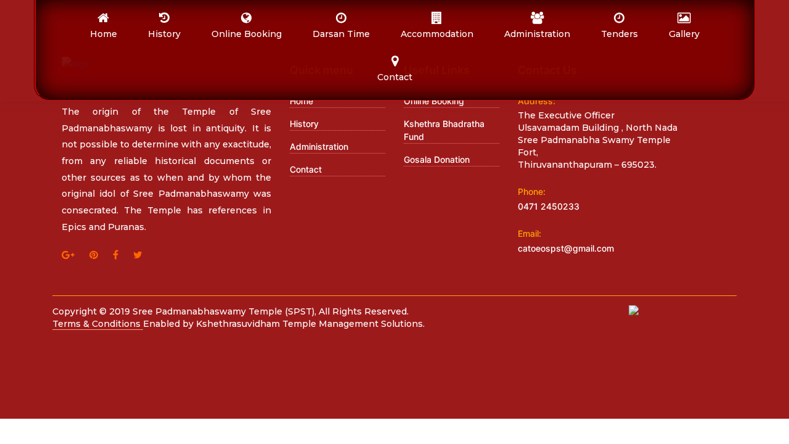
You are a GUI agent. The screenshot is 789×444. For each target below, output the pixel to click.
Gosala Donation (437, 159)
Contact (306, 169)
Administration (319, 146)
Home (301, 101)
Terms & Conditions (97, 323)
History (304, 123)
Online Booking (434, 101)
